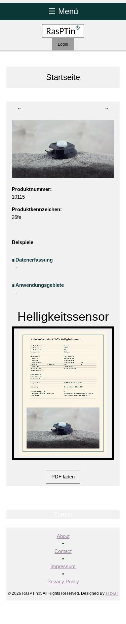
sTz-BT (112, 593)
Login (63, 44)
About (63, 536)
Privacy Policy (63, 581)
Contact (63, 551)
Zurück (63, 514)
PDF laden (63, 476)
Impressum (63, 566)
